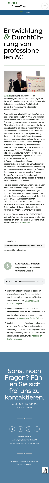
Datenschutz (24, 461)
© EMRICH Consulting (24, 465)
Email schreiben (24, 407)
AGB (36, 461)
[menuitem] (45, 6)
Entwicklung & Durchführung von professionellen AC (24, 245)
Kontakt (31, 461)
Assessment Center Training (31, 318)
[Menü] (45, 6)
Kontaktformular (27, 222)
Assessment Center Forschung (15, 250)
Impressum (15, 461)
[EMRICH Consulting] (20, 5)
